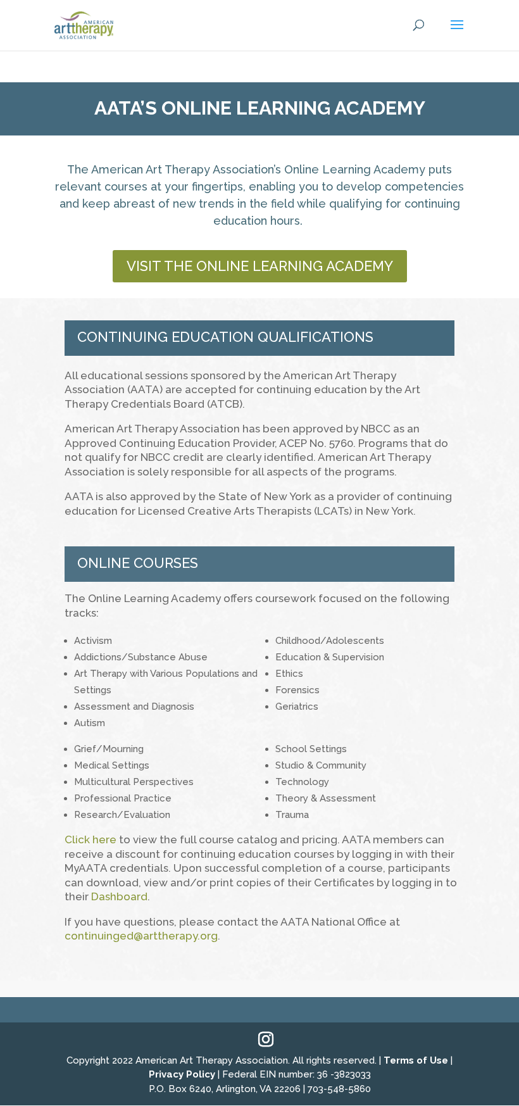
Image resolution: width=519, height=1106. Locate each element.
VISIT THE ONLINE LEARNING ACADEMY (260, 266)
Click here (90, 839)
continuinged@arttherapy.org (141, 935)
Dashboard (119, 896)
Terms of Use (416, 1060)
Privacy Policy (182, 1074)
